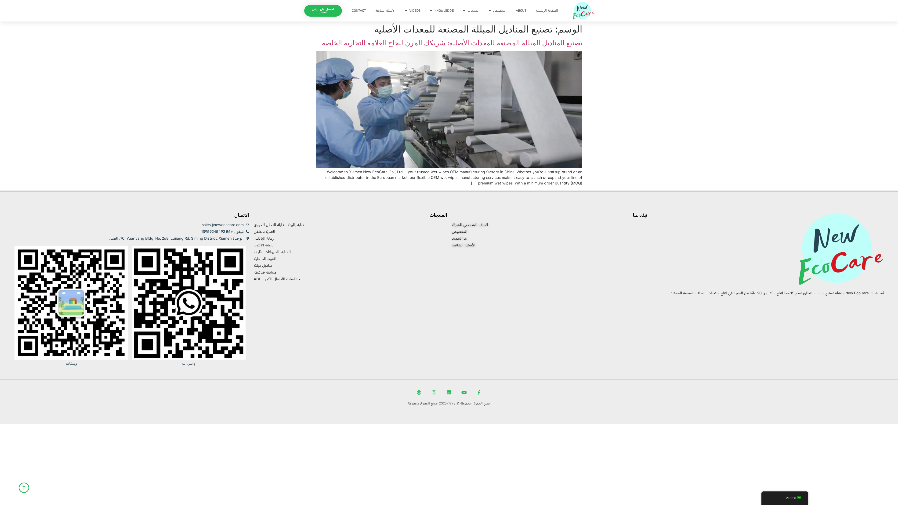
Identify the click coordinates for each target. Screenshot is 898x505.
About (521, 11)
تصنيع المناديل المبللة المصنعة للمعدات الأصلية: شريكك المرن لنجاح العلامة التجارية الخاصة (452, 43)
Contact (359, 11)
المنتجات (473, 11)
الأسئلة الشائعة (385, 11)
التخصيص (500, 11)
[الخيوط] (419, 392)
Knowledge (444, 11)
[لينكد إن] (449, 392)
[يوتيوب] (464, 392)
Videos (415, 11)
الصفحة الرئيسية (547, 11)
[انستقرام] (434, 392)
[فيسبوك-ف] (479, 392)
